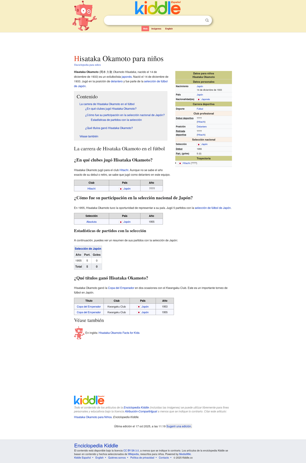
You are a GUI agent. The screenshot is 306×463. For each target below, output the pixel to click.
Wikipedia (133, 454)
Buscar (207, 20)
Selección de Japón (88, 248)
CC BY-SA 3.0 (131, 450)
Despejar (200, 20)
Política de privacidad (142, 457)
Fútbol (200, 108)
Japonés (205, 99)
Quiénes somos (117, 457)
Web (145, 28)
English (169, 28)
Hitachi (201, 121)
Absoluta (91, 221)
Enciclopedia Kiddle (136, 407)
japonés (127, 77)
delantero (117, 81)
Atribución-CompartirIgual (141, 411)
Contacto (164, 457)
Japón (200, 86)
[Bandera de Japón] (199, 99)
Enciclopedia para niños (87, 64)
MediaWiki (185, 454)
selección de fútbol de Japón (213, 208)
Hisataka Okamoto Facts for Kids (119, 333)
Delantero (202, 126)
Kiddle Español (82, 457)
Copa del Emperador (121, 288)
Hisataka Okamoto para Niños (93, 417)
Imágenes (156, 28)
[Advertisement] (153, 42)
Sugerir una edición (178, 426)
